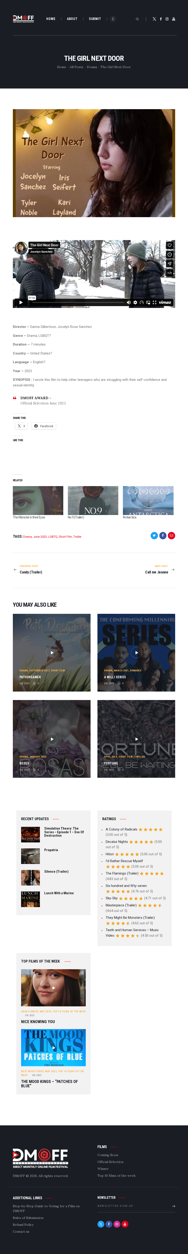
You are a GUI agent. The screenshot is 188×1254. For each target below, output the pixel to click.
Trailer (77, 536)
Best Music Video (32, 1071)
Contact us (21, 1231)
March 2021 (121, 670)
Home (61, 67)
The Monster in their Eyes (29, 517)
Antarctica (129, 517)
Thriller (139, 756)
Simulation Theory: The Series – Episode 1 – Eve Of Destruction (64, 832)
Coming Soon (107, 1155)
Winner (103, 1169)
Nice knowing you (38, 1022)
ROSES (24, 763)
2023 (29, 1015)
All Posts (76, 67)
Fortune (111, 763)
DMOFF (19, 1176)
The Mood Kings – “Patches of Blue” (49, 1084)
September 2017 (39, 670)
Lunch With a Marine (59, 893)
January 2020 (37, 756)
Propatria (51, 850)
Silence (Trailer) (56, 872)
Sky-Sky (112, 898)
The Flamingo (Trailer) (122, 873)
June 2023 (40, 536)
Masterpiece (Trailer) (121, 905)
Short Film (65, 536)
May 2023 (45, 1011)
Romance (135, 670)
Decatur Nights (117, 842)
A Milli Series (115, 677)
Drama (92, 67)
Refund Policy (23, 1225)
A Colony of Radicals (121, 829)
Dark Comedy (29, 1011)
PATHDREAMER (30, 677)
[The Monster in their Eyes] (38, 500)
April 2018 (110, 756)
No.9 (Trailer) (76, 517)
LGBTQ (52, 536)
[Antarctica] (148, 500)
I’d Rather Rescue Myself (124, 861)
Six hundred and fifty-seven (126, 886)
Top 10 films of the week (69, 1011)
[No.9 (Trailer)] (93, 500)
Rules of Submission (28, 1218)
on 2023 (24, 683)
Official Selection (110, 1162)
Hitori (110, 854)
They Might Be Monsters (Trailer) (130, 918)
